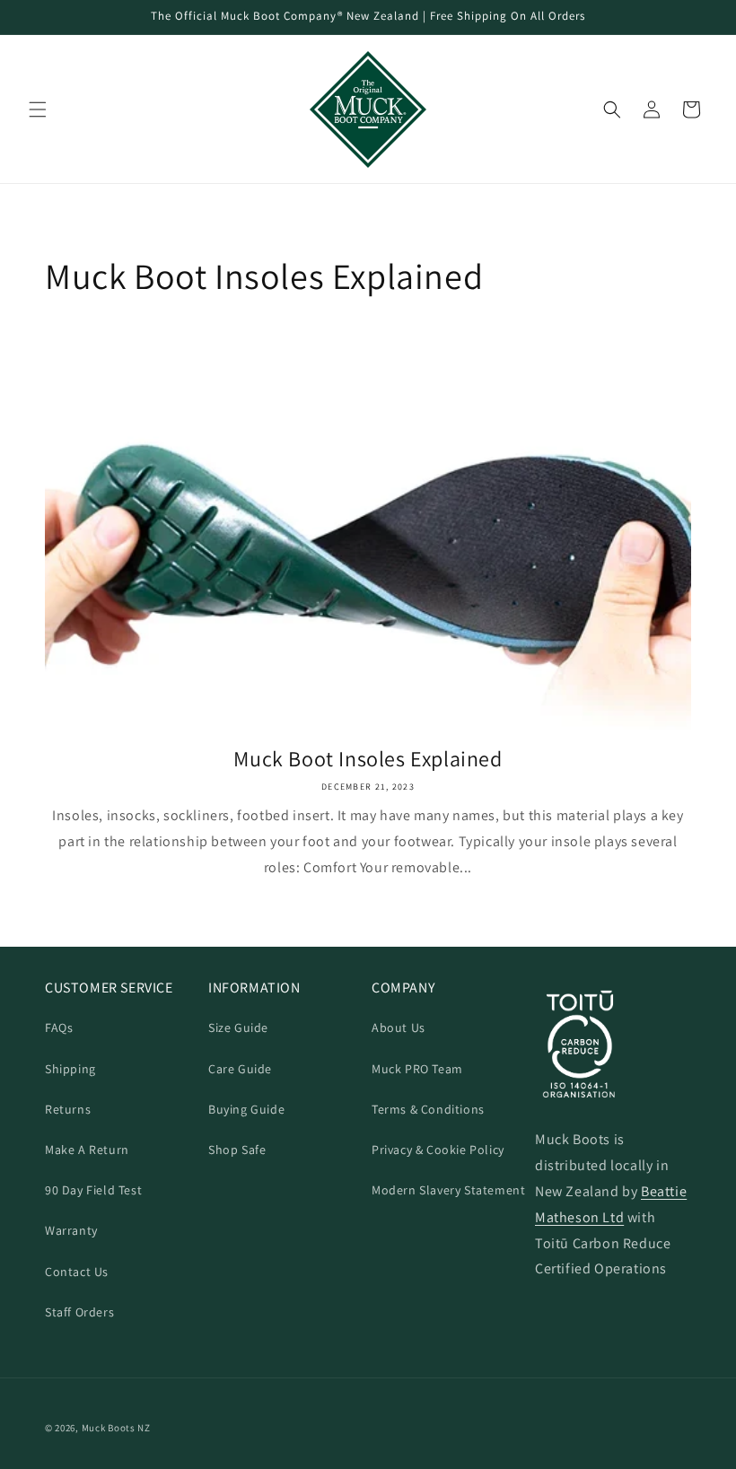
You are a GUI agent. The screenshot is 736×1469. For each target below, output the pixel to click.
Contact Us (77, 1272)
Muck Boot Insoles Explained (367, 759)
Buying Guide (246, 1109)
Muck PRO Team (417, 1069)
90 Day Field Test (93, 1190)
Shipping (70, 1069)
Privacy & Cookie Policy (438, 1149)
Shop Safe (237, 1149)
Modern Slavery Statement (448, 1190)
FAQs (59, 1027)
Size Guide (238, 1027)
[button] (37, 109)
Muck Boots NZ (116, 1427)
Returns (68, 1109)
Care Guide (240, 1069)
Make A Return (87, 1149)
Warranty (71, 1230)
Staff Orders (79, 1312)
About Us (398, 1027)
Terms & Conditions (428, 1109)
